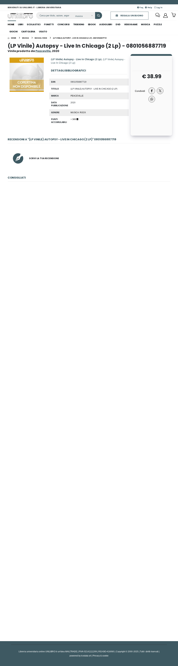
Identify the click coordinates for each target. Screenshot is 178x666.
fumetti (49, 24)
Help (149, 7)
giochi (13, 31)
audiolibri (105, 24)
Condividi (140, 91)
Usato (43, 31)
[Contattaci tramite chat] (157, 15)
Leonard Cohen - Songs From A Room (88, 301)
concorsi (63, 24)
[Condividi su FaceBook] (151, 90)
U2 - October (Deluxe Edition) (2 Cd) (89, 376)
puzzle (158, 24)
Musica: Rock (78, 112)
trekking (78, 24)
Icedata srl (86, 655)
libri (20, 24)
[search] (98, 15)
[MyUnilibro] (165, 15)
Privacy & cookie (100, 655)
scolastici (33, 24)
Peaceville (77, 95)
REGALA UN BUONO (131, 15)
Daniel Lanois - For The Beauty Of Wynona (89, 226)
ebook (92, 24)
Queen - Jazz (89, 450)
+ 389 (73, 119)
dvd (118, 24)
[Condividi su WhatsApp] (151, 99)
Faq (141, 7)
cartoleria (28, 31)
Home (11, 24)
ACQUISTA (90, 250)
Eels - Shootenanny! (89, 600)
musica (145, 24)
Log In (159, 7)
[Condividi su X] (160, 90)
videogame (130, 24)
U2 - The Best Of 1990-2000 (89, 525)
